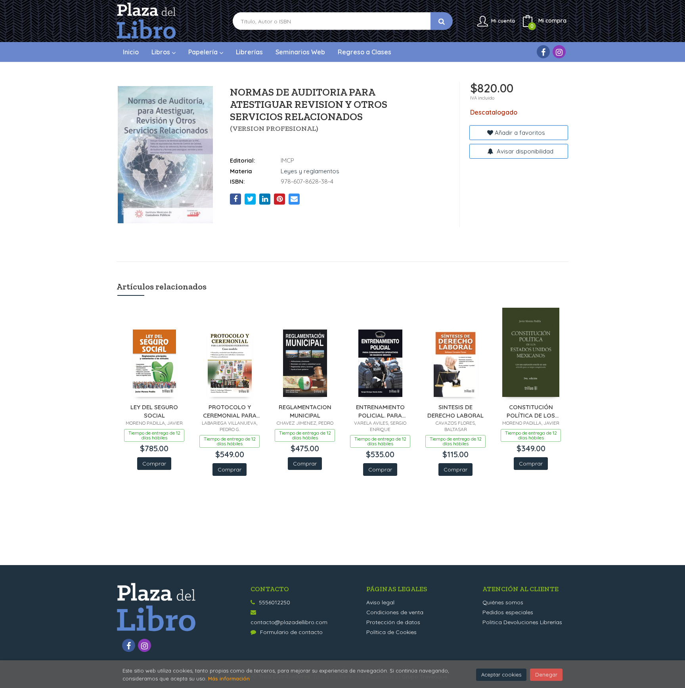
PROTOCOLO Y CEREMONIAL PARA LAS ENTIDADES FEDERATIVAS (229, 411)
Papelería (203, 52)
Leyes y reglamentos (310, 171)
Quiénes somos (502, 602)
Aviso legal (380, 602)
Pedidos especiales (507, 612)
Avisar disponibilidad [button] (524, 151)
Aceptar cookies (501, 674)
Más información (229, 678)
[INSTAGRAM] (559, 51)
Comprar (154, 463)
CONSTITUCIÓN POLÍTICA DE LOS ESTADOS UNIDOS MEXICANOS (530, 411)
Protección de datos (393, 622)
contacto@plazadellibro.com (289, 622)
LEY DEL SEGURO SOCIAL (154, 411)
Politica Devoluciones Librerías (522, 622)
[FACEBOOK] (543, 51)
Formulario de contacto (291, 632)
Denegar (546, 674)
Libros (161, 52)
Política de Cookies (391, 632)
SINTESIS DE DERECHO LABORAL (455, 411)
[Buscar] (442, 21)
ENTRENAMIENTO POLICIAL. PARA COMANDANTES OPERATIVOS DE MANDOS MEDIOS (380, 411)
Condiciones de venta (394, 612)
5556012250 (274, 602)
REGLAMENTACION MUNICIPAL (305, 411)
